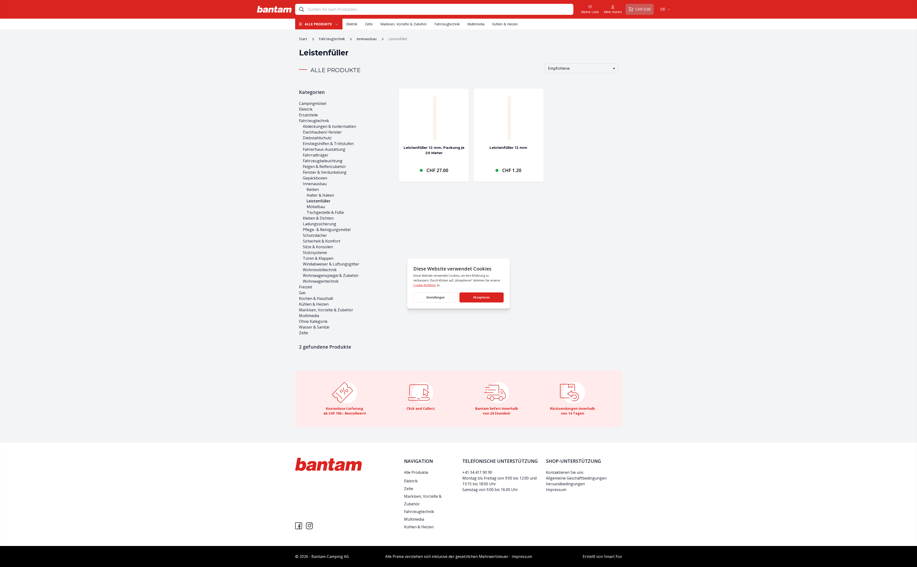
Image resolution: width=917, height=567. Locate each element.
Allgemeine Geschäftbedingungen (576, 478)
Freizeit (305, 287)
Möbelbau (316, 206)
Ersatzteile (308, 115)
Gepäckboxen (315, 178)
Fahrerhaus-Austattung (324, 149)
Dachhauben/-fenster (322, 132)
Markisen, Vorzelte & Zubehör (403, 24)
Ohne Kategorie (313, 321)
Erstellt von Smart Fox (602, 556)
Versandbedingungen (565, 483)
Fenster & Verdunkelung (325, 172)
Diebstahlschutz (317, 137)
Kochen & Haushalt (316, 298)
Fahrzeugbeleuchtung (322, 160)
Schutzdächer (315, 235)
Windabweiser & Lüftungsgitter (331, 264)
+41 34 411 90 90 (477, 472)
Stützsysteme (315, 252)
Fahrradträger (315, 155)
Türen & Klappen (318, 258)
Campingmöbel (312, 103)
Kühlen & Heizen (505, 24)
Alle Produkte (318, 24)
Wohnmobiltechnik (320, 269)
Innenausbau (367, 38)
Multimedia (476, 24)
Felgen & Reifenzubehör (324, 166)
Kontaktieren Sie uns (564, 472)
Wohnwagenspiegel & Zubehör (331, 275)
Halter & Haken (320, 195)
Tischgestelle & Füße (325, 212)
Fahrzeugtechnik (447, 24)
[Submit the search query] (301, 9)
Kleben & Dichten (318, 218)
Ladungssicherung (319, 224)
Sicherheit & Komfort (321, 241)
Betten (313, 189)
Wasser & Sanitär (314, 327)
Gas (302, 292)
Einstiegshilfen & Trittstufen (328, 143)
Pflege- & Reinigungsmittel (327, 229)
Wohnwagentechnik (321, 281)
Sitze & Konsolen (318, 246)
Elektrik (351, 24)
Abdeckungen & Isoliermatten (329, 126)
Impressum (556, 489)
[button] (664, 9)
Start (303, 38)
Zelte (369, 24)
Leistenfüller (319, 201)
